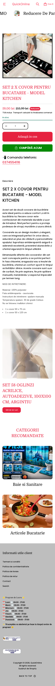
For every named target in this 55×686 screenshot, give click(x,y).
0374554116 (11, 162)
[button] (37, 4)
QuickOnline (21, 4)
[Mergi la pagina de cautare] (37, 4)
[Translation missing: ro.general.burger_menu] (4, 4)
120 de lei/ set (12, 410)
